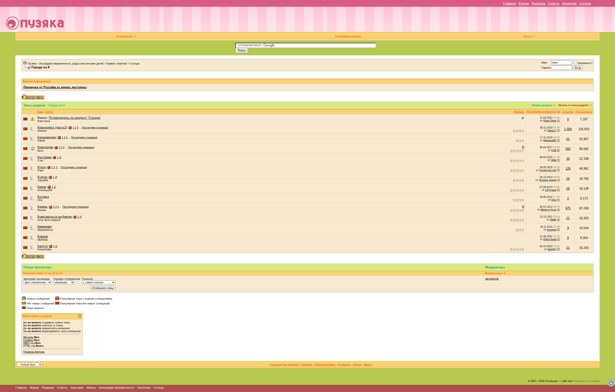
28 (568, 188)
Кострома (44, 157)
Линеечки (569, 3)
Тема (40, 111)
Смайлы (28, 340)
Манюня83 (549, 140)
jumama (551, 229)
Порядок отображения (66, 278)
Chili (553, 150)
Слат (40, 160)
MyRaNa (42, 239)
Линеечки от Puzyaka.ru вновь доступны (55, 87)
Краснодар (45, 147)
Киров (41, 187)
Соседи (585, 3)
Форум (523, 3)
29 (568, 178)
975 (568, 208)
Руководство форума (284, 364)
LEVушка (550, 189)
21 (568, 218)
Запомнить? (585, 63)
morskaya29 (44, 190)
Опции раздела (542, 105)
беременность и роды (586, 380)
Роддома (538, 3)
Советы (554, 3)
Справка (306, 364)
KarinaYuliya (44, 249)
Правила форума (33, 351)
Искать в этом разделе (573, 105)
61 (568, 139)
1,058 (568, 129)
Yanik (553, 219)
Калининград (46, 137)
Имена (91, 387)
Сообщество (124, 36)
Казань (42, 206)
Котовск (43, 197)
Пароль (546, 67)
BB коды (28, 337)
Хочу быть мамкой (48, 219)
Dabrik (41, 140)
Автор (49, 111)
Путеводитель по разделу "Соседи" (75, 118)
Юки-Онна (43, 121)
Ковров (42, 236)
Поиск (527, 36)
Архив (357, 364)
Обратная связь (324, 364)
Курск (41, 167)
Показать (87, 278)
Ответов (567, 111)
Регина (41, 210)
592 (568, 149)
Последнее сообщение (542, 111)
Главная (509, 3)
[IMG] (26, 342)
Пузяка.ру (344, 364)
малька (41, 130)
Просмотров (584, 111)
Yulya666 (42, 180)
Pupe (40, 170)
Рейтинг (519, 111)
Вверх (368, 364)
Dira (39, 200)
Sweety (551, 249)
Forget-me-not (547, 170)
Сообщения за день (348, 36)
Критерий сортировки (36, 278)
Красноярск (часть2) (52, 127)
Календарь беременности (116, 387)
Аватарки (77, 387)
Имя (544, 62)
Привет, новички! (116, 63)
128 (568, 168)
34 (568, 159)
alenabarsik (492, 278)
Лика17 (551, 130)
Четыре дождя (547, 180)
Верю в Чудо (548, 209)
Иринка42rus (45, 229)
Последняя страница (94, 127)
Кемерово (44, 226)
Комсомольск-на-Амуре (54, 216)
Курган (42, 177)
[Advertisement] (340, 21)
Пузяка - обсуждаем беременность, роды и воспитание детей (65, 63)
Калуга (42, 246)
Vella (553, 160)
